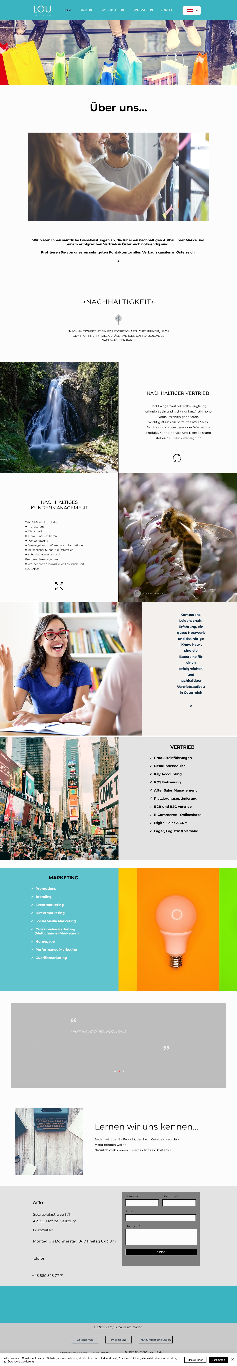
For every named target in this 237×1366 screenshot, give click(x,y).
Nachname (170, 1196)
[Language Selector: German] (192, 10)
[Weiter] (200, 1040)
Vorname (132, 1196)
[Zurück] (39, 1040)
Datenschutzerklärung (21, 1361)
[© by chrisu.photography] (137, 593)
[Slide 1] (115, 1071)
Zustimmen (218, 1360)
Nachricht (132, 1226)
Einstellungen (195, 1360)
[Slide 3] (123, 1071)
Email (129, 1211)
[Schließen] (232, 1359)
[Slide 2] (119, 1071)
